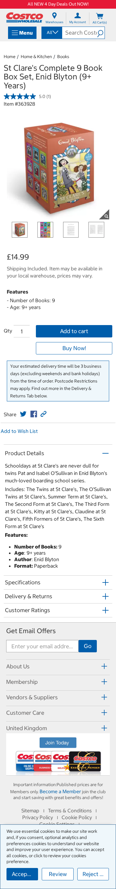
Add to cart (74, 331)
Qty (8, 331)
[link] (23, 414)
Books (63, 56)
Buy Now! (74, 348)
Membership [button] (22, 681)
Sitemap (30, 810)
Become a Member (60, 791)
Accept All (24, 874)
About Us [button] (18, 666)
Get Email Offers (31, 631)
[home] (24, 17)
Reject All (94, 874)
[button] (101, 33)
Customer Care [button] (25, 712)
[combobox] (51, 32)
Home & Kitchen (36, 56)
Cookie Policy (77, 817)
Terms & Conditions (70, 810)
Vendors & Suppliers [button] (32, 697)
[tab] (58, 666)
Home (9, 56)
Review (58, 874)
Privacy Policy (37, 817)
